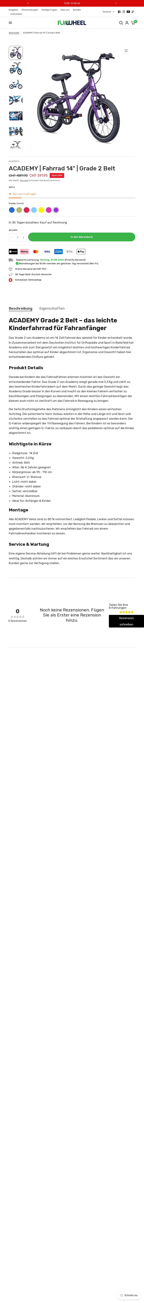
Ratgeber (13, 10)
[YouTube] (128, 11)
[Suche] (121, 23)
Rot (26, 210)
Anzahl (13, 230)
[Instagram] (124, 11)
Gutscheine (16, 14)
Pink (48, 210)
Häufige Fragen (49, 10)
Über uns (65, 10)
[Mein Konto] (127, 23)
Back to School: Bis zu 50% (72, 3)
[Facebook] (119, 11)
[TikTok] (133, 11)
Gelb (41, 210)
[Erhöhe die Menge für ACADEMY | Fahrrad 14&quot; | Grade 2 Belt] (23, 237)
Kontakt (77, 10)
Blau (12, 210)
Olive (19, 210)
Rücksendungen (30, 10)
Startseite (14, 33)
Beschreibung (20, 308)
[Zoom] (126, 50)
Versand (24, 180)
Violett (56, 210)
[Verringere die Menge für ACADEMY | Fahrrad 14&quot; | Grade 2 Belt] (12, 237)
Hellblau (34, 210)
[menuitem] (14, 10)
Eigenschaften (52, 308)
